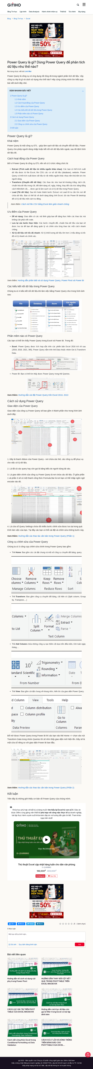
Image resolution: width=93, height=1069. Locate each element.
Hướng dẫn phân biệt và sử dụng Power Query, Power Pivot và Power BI (51, 280)
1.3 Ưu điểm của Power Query (27, 106)
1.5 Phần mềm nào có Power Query (29, 114)
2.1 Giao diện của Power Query (27, 121)
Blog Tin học (12, 12)
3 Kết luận (14, 128)
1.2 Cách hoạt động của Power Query (30, 103)
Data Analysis (34, 12)
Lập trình (23, 12)
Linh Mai (28, 71)
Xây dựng (81, 12)
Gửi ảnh (13, 944)
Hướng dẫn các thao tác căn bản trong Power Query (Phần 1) (46, 536)
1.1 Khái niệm (20, 99)
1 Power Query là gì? (18, 96)
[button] (83, 91)
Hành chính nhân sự (49, 12)
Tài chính (72, 12)
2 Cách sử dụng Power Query (22, 117)
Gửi (79, 944)
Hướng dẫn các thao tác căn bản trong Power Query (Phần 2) (46, 787)
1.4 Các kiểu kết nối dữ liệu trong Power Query (33, 110)
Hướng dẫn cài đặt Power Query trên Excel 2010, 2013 (43, 395)
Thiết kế (63, 12)
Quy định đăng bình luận (28, 944)
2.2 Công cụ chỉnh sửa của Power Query (31, 124)
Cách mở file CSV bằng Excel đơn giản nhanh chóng (45, 204)
